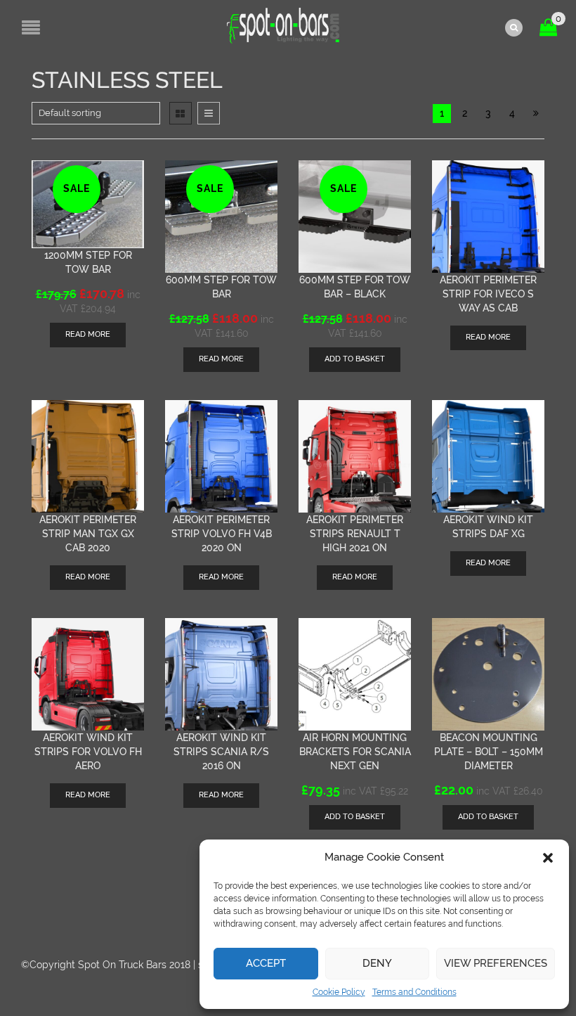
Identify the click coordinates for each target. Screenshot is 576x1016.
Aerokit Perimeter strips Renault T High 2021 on (354, 533)
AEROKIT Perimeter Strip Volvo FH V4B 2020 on (221, 533)
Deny (377, 963)
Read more (87, 334)
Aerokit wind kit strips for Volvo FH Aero (88, 751)
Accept (266, 963)
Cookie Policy (339, 992)
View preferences (495, 963)
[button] (548, 858)
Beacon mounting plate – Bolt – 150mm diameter (488, 751)
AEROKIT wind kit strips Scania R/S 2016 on (221, 751)
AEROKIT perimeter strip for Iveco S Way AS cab (488, 294)
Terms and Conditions (414, 992)
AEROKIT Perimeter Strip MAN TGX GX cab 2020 (87, 533)
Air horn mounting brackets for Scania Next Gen (355, 751)
